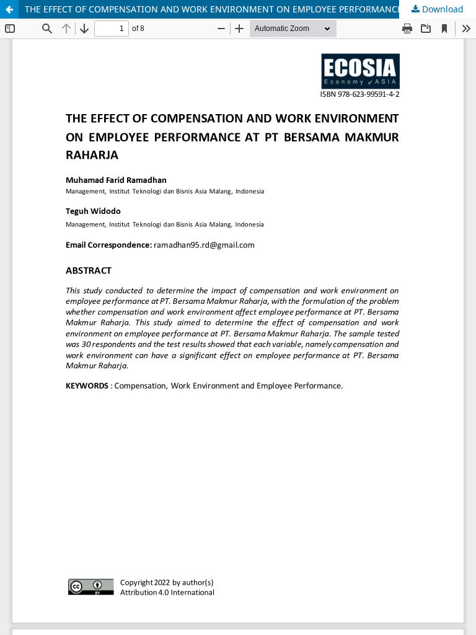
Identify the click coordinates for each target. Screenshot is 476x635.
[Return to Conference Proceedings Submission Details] (9, 9)
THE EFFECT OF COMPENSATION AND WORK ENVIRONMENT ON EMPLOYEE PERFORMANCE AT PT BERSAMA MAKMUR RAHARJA (250, 9)
